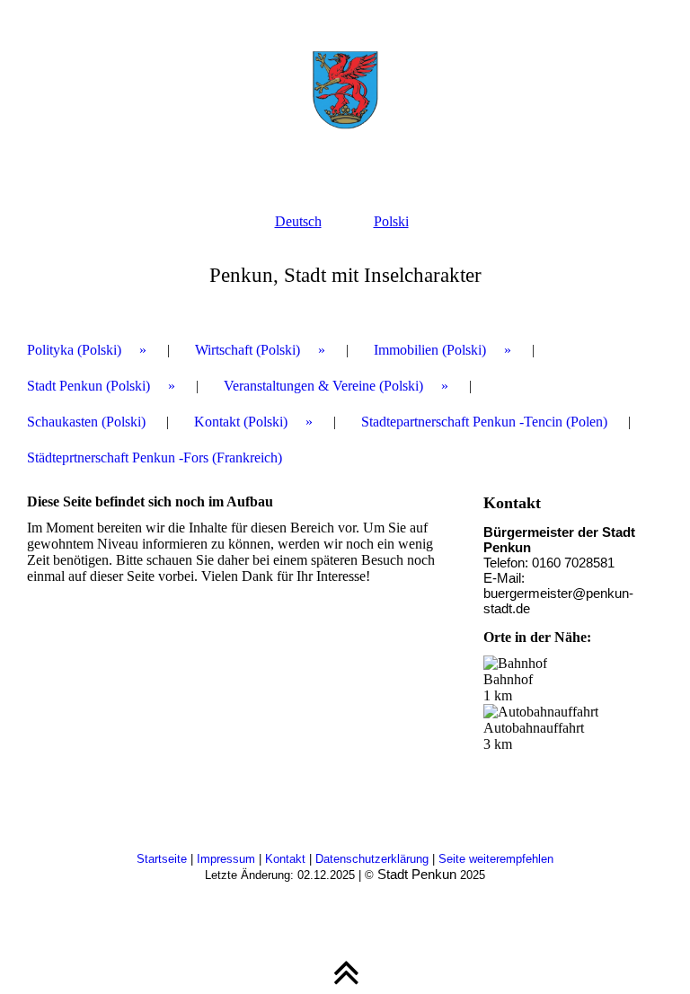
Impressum (228, 859)
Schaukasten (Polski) (86, 421)
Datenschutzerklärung (373, 859)
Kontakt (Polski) (241, 421)
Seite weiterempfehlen (495, 859)
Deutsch (298, 221)
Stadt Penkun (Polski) (88, 385)
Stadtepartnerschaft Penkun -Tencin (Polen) (484, 421)
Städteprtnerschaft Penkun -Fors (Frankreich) (154, 457)
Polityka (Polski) (74, 349)
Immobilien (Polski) (430, 349)
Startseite (163, 859)
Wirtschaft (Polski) (247, 349)
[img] (345, 90)
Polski (391, 221)
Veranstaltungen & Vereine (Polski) (323, 385)
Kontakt (287, 859)
